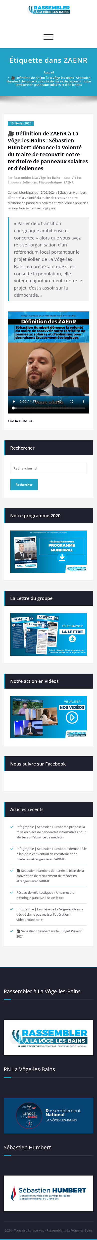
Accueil (49, 72)
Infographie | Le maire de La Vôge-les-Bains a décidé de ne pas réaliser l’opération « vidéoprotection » (49, 914)
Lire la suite (17, 421)
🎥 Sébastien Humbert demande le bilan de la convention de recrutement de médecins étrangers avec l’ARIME (50, 875)
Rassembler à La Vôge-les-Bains (37, 178)
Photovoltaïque (50, 182)
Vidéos (77, 178)
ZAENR (69, 182)
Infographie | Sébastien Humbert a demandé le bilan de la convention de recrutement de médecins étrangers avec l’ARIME (51, 853)
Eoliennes (29, 182)
